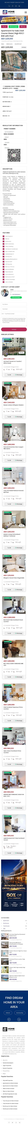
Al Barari (8, 1013)
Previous (3, 61)
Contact (14, 329)
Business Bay (19, 1013)
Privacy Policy (6, 1071)
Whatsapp (14, 26)
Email (23, 26)
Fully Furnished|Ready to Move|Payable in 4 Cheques (16, 943)
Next (25, 61)
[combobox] (3, 313)
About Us (5, 1060)
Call (5, 26)
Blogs (4, 1073)
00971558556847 (16, 294)
